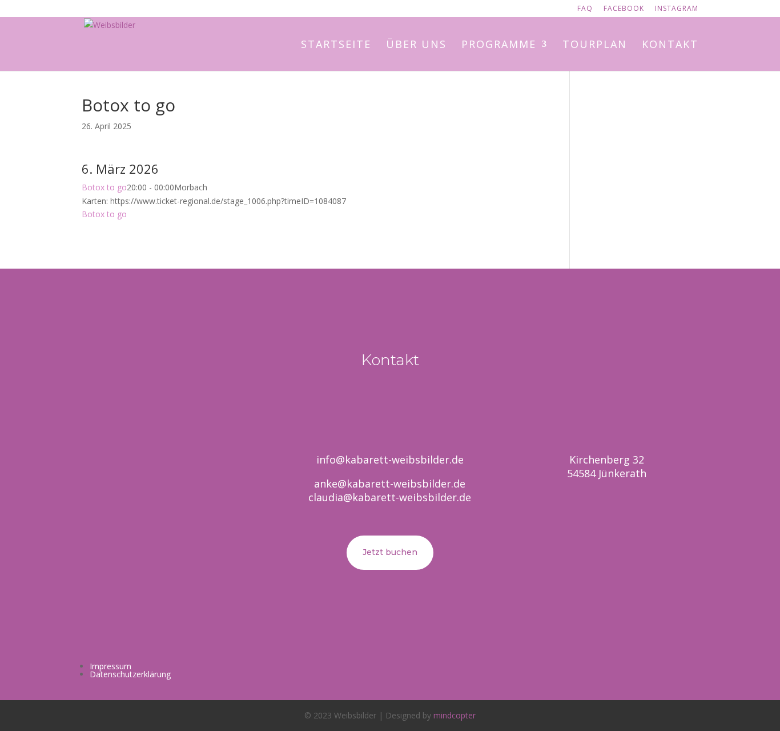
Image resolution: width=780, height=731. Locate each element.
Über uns (416, 45)
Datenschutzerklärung (130, 674)
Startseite (336, 45)
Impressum (110, 666)
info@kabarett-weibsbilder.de (390, 459)
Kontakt (670, 45)
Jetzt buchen (390, 552)
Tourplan (594, 45)
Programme (498, 45)
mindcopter (454, 715)
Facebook (624, 9)
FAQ (585, 9)
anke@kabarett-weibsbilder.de (389, 483)
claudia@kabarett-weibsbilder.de (389, 497)
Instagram (676, 9)
